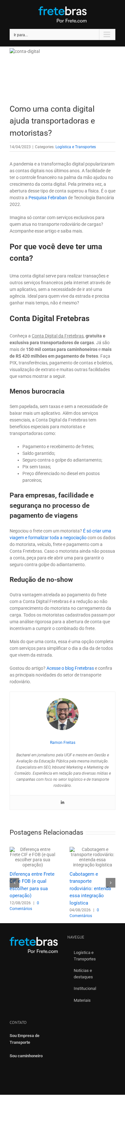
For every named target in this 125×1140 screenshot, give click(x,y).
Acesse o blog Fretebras (70, 668)
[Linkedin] (62, 802)
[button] (14, 883)
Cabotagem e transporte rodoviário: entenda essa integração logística (90, 888)
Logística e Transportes (75, 147)
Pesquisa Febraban (48, 197)
